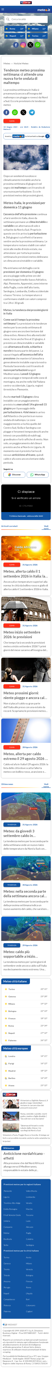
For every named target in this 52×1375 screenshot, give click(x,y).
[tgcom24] (26, 3)
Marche (29, 1209)
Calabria (29, 1239)
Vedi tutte (46, 785)
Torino (6, 1257)
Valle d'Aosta (31, 1191)
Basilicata (8, 1239)
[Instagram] (23, 45)
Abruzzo (29, 1227)
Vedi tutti (46, 527)
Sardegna (30, 1245)
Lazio (28, 1221)
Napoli (6, 1293)
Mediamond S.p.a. (25, 1356)
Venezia (29, 1269)
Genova (7, 1263)
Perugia (7, 1287)
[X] (30, 45)
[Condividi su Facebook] (6, 114)
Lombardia (30, 1197)
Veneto (29, 1203)
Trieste (7, 1275)
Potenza (7, 1305)
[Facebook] (16, 45)
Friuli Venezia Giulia (12, 1215)
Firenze (29, 1281)
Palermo (7, 1311)
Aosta (28, 1257)
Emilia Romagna (10, 1209)
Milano (29, 1263)
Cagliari (29, 1311)
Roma (28, 1287)
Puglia (28, 1233)
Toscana (29, 1215)
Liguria (6, 1197)
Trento (7, 1269)
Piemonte (8, 1191)
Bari (28, 1299)
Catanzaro (30, 1305)
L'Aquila (29, 1293)
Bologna (29, 1275)
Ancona (7, 1281)
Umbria (7, 1221)
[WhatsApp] (37, 45)
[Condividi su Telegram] (32, 114)
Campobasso (9, 1299)
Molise (6, 1233)
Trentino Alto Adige (12, 1203)
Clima (11, 121)
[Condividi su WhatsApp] (15, 114)
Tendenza (11, 824)
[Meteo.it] (44, 9)
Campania (8, 1227)
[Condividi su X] (23, 114)
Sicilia (6, 1245)
